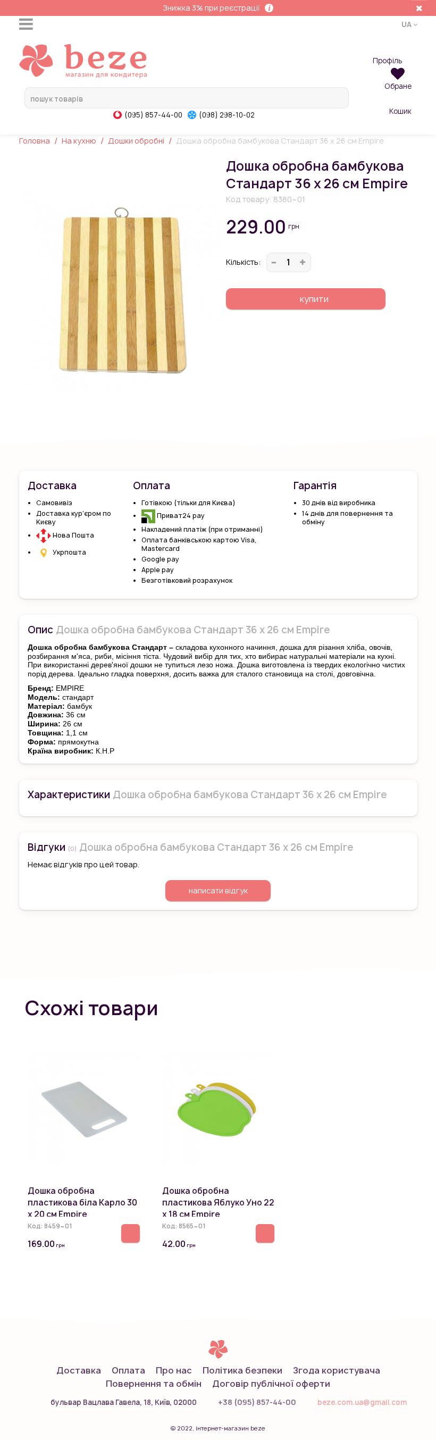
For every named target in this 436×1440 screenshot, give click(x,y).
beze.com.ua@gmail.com (362, 1402)
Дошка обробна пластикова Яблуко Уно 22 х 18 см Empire (218, 1202)
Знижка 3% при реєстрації (211, 8)
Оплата (128, 1370)
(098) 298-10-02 (227, 115)
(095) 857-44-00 (153, 115)
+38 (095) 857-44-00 (257, 1402)
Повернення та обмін (154, 1383)
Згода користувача (336, 1370)
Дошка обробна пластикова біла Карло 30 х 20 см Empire (82, 1202)
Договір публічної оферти (271, 1383)
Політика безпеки (242, 1370)
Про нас (174, 1370)
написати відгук (218, 890)
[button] (409, 24)
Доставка (78, 1370)
